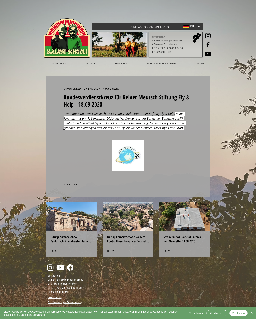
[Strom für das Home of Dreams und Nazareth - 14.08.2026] (184, 216)
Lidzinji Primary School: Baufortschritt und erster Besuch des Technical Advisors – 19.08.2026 (70, 239)
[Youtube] (60, 267)
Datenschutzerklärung (33, 314)
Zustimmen (238, 313)
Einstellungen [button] (196, 313)
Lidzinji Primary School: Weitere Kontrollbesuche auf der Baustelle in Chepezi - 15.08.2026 (127, 239)
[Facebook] (208, 44)
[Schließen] (252, 313)
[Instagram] (208, 35)
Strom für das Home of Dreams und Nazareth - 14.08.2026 (182, 239)
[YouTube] (208, 53)
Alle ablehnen (216, 313)
